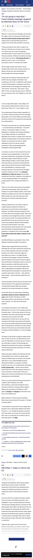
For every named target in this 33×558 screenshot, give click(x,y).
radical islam (21, 450)
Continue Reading (16, 539)
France (10, 450)
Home (3, 9)
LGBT (13, 450)
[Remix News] (7, 1)
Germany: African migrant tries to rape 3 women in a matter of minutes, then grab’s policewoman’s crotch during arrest (16, 427)
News (3, 13)
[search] (27, 1)
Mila (16, 417)
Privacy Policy (19, 554)
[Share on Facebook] (5, 26)
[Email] (10, 26)
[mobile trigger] (3, 1)
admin (4, 29)
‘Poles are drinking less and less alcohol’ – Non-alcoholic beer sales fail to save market (16, 438)
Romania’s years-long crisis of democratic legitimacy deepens (14, 430)
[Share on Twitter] (8, 26)
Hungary (16, 391)
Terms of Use (6, 555)
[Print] (12, 26)
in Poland (8, 391)
